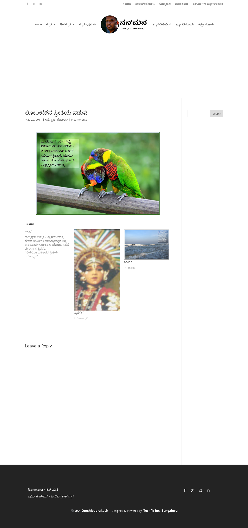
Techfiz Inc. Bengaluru (160, 510)
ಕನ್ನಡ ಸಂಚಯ (206, 24)
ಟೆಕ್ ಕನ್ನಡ (65, 24)
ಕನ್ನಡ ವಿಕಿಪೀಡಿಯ (162, 24)
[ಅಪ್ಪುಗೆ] (49, 243)
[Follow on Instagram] (200, 490)
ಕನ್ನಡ (49, 24)
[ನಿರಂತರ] (146, 244)
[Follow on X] (33, 4)
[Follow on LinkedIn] (40, 4)
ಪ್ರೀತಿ (53, 119)
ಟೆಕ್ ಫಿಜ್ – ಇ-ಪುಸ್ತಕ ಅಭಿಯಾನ (208, 3)
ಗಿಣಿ (47, 119)
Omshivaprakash (95, 510)
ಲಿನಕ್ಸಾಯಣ (165, 3)
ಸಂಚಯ (127, 3)
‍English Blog (181, 3)
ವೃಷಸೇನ (79, 312)
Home (38, 24)
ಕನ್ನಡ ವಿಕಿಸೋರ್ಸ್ (185, 24)
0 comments (79, 119)
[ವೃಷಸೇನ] (97, 269)
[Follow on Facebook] (27, 4)
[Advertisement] (124, 69)
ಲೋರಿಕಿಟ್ (62, 119)
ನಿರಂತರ (128, 262)
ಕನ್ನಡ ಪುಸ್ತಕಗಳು (87, 24)
